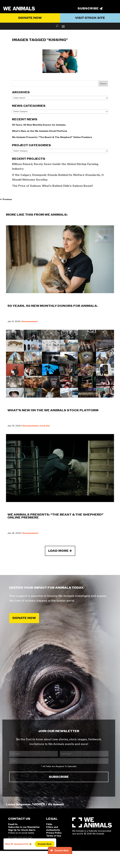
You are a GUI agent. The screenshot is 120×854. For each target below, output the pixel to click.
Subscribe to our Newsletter (24, 827)
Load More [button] (58, 551)
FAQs (49, 824)
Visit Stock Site (90, 18)
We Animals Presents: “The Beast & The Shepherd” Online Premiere (52, 137)
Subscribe (88, 8)
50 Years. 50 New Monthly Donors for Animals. (39, 124)
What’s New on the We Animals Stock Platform (39, 131)
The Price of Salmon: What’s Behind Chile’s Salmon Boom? (52, 186)
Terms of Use (53, 835)
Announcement (30, 321)
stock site (44, 425)
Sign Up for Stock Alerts (21, 830)
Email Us (13, 824)
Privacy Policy (53, 832)
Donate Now (30, 18)
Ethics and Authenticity (53, 828)
